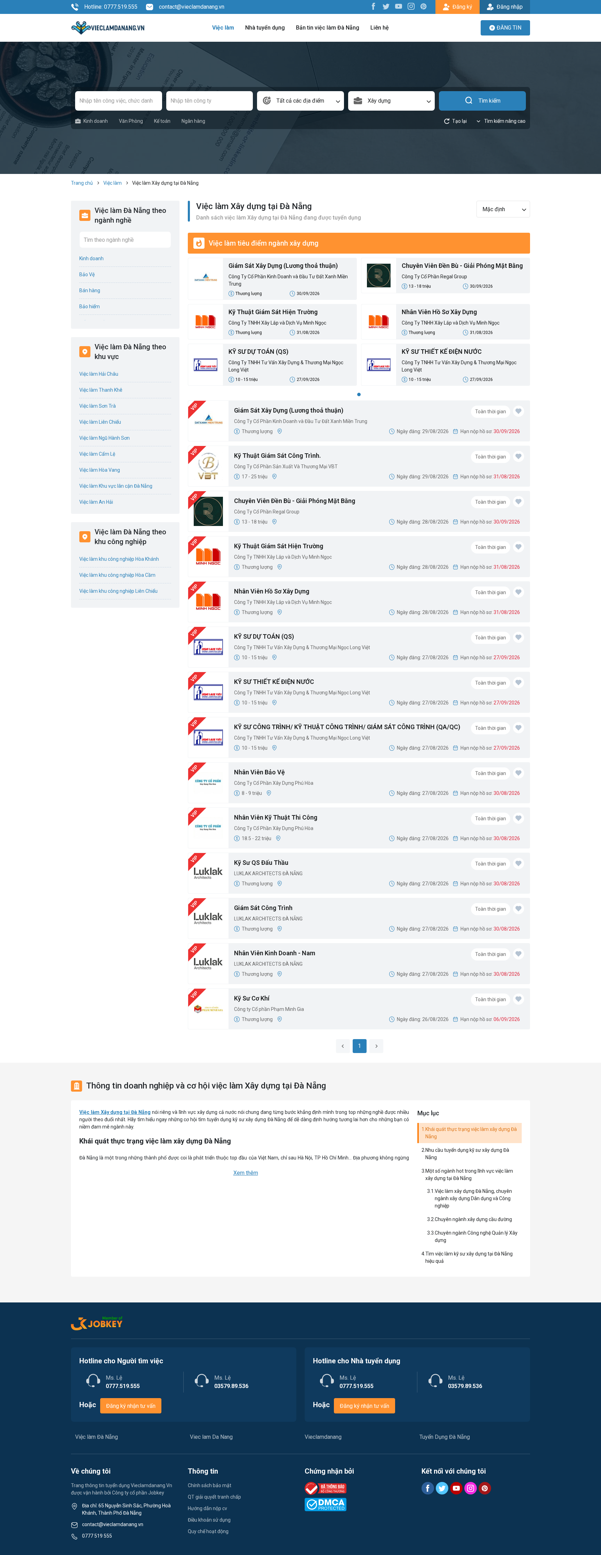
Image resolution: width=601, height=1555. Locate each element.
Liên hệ (379, 27)
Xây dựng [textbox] (379, 100)
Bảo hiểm (89, 306)
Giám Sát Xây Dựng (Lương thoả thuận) (283, 265)
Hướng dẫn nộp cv (207, 1508)
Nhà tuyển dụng (265, 27)
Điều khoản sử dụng (209, 1520)
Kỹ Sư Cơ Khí (252, 998)
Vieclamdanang (323, 1437)
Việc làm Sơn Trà (97, 406)
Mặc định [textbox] (493, 209)
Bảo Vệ (87, 274)
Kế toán (162, 121)
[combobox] (300, 101)
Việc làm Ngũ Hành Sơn (104, 438)
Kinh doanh (95, 121)
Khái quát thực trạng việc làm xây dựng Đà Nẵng (471, 1132)
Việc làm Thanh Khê (100, 390)
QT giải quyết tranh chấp (214, 1497)
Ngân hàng (193, 121)
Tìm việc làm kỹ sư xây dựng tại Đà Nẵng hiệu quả (469, 1257)
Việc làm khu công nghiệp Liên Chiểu (118, 591)
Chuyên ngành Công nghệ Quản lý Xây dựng (476, 1236)
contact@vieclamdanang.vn (191, 6)
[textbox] (300, 101)
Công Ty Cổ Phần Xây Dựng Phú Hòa (273, 783)
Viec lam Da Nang (211, 1437)
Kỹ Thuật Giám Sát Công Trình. (277, 455)
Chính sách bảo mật (209, 1485)
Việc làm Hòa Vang (99, 470)
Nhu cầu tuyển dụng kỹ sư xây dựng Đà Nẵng (467, 1153)
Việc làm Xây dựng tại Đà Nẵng (115, 1112)
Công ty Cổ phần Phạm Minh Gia (269, 1009)
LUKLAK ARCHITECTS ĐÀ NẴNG (268, 873)
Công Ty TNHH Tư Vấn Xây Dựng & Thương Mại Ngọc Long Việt (286, 366)
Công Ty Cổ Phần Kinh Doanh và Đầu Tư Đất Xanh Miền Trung (288, 280)
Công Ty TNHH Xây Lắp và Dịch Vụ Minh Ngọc (277, 323)
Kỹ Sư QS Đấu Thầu (261, 862)
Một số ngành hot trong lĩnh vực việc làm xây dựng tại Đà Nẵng (469, 1174)
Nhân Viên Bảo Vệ (259, 772)
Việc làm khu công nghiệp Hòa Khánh (119, 559)
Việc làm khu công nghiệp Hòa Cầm (117, 575)
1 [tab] (359, 394)
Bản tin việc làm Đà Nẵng (327, 27)
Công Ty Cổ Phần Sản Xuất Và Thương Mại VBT (286, 466)
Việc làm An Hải (96, 502)
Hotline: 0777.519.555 (110, 6)
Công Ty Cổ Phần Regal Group (434, 276)
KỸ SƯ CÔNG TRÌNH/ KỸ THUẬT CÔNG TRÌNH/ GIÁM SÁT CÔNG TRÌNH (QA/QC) (347, 727)
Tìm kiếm (489, 100)
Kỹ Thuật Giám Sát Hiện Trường (273, 312)
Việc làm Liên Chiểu (100, 422)
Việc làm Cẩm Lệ (97, 454)
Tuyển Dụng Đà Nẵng (444, 1437)
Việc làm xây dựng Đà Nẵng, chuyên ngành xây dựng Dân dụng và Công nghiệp (473, 1198)
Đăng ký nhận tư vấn (130, 1406)
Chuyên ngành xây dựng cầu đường (473, 1219)
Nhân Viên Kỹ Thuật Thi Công (275, 817)
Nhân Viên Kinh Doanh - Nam (274, 953)
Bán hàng (89, 290)
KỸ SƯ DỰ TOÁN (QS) (258, 351)
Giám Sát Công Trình (263, 907)
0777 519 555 (97, 1536)
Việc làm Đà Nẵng (96, 1437)
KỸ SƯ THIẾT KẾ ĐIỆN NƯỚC (442, 351)
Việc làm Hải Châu (98, 374)
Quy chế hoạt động (208, 1531)
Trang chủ (82, 183)
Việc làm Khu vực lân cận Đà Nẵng (115, 486)
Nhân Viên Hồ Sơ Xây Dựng (439, 312)
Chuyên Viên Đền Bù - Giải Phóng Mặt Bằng (462, 265)
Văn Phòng (131, 121)
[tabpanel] (359, 324)
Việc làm (223, 27)
